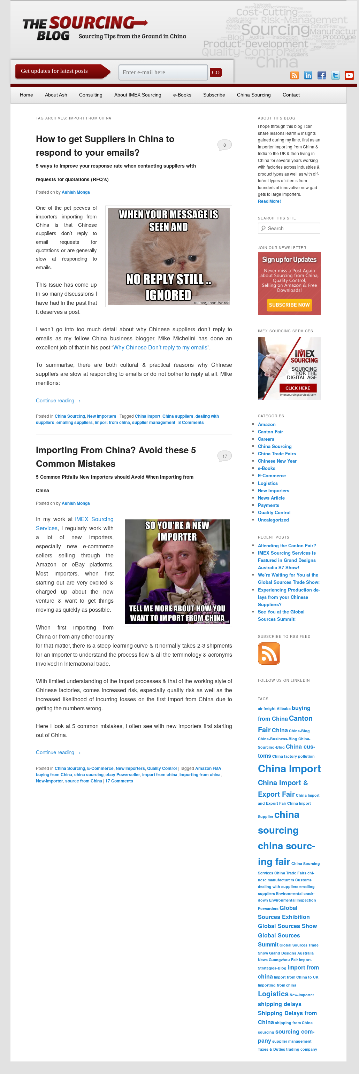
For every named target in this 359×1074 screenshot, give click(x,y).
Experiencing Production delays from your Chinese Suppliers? (289, 597)
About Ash (56, 95)
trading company (301, 1049)
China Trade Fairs (277, 453)
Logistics (268, 483)
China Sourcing (254, 95)
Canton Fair (270, 431)
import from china (112, 422)
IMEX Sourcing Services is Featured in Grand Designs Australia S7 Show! (287, 560)
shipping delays (279, 1004)
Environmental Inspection (292, 900)
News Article (271, 497)
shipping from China (294, 1022)
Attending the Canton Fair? (287, 545)
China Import (147, 416)
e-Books (182, 95)
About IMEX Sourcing (137, 95)
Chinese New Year (277, 460)
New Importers (101, 416)
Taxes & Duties (271, 1049)
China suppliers (177, 416)
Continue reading (58, 400)
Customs (303, 879)
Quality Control (162, 768)
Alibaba (284, 708)
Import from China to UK (296, 977)
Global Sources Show (287, 926)
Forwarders (268, 908)
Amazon (267, 424)
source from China (83, 781)
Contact (291, 95)
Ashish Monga (76, 192)
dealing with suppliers (278, 886)
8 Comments (224, 146)
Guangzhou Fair (283, 959)
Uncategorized (273, 519)
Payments (268, 505)
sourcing (266, 1032)
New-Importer (49, 781)
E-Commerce (100, 768)
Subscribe (214, 95)
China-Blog (299, 730)
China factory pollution (293, 756)
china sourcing (89, 774)
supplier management (153, 422)
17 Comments (224, 457)
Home (26, 95)
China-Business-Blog (277, 738)
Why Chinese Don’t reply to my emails (160, 347)
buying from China (54, 774)
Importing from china (200, 774)
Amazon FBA (208, 768)
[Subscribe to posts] (269, 663)
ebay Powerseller (123, 774)
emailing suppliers (74, 422)
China (280, 730)
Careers (266, 438)
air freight (267, 708)
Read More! (269, 201)
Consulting (90, 95)
